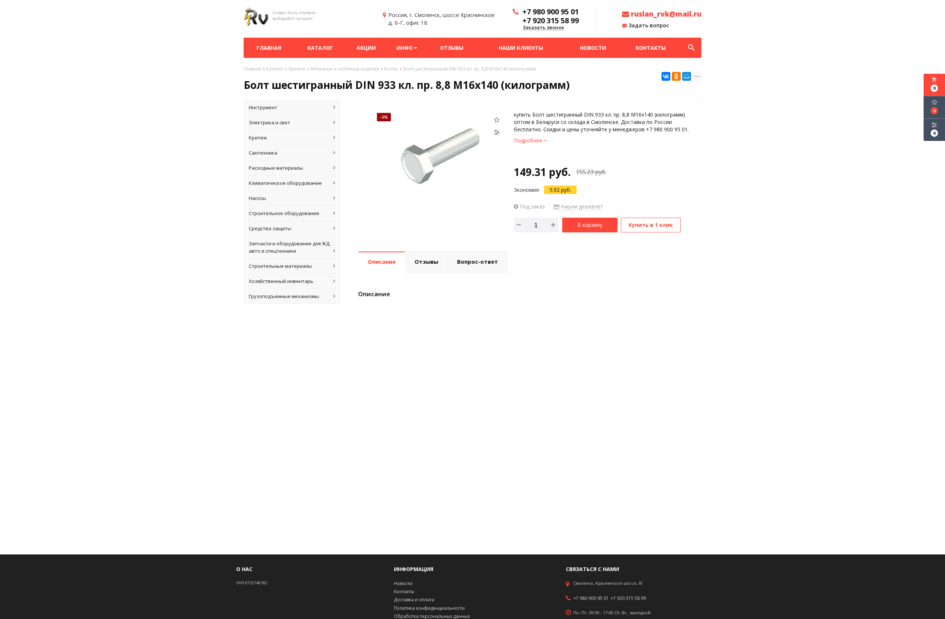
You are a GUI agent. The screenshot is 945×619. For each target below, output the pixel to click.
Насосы (257, 198)
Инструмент (263, 107)
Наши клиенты (521, 47)
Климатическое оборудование (285, 183)
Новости (593, 47)
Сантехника (263, 152)
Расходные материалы (276, 168)
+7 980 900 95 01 (591, 598)
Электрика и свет (269, 122)
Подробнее (529, 140)
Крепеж (258, 137)
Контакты (651, 47)
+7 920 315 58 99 (628, 598)
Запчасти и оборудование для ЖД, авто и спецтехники (289, 247)
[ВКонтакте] (666, 76)
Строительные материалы (280, 266)
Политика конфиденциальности (429, 608)
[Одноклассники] (676, 76)
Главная (269, 47)
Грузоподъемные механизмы (284, 296)
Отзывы (451, 47)
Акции (366, 47)
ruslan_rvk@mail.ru (665, 14)
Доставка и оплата (414, 599)
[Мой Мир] (686, 76)
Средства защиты (270, 228)
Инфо (405, 47)
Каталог (320, 47)
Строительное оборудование (284, 213)
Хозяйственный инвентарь (281, 281)
